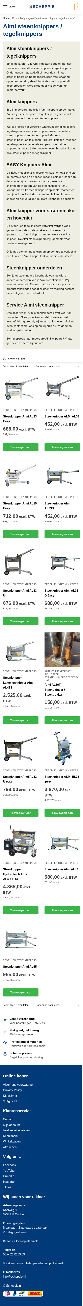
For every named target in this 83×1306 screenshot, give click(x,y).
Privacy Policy (12, 1090)
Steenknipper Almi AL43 (61, 869)
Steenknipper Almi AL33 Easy (20, 419)
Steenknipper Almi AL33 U (20, 593)
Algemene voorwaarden (18, 1084)
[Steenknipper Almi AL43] (62, 841)
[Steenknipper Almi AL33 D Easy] (62, 562)
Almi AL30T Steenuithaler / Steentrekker (55, 689)
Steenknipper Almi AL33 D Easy (61, 593)
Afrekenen (10, 1147)
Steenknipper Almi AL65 (20, 966)
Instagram (9, 1181)
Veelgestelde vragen (16, 1130)
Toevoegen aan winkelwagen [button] (20, 448)
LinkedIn (8, 1176)
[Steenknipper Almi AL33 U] (20, 562)
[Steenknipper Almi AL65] (20, 938)
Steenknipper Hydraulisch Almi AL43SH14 (15, 874)
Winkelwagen (12, 1141)
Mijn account (11, 1125)
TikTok (7, 1187)
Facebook (9, 1165)
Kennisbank (11, 1136)
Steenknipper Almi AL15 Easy (20, 506)
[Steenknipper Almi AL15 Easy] (20, 475)
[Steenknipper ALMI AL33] (62, 388)
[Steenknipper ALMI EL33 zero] (62, 748)
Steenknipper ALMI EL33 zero (62, 779)
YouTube (9, 1170)
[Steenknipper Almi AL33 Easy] (20, 388)
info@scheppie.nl (14, 1276)
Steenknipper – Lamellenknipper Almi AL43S (18, 682)
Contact (8, 1119)
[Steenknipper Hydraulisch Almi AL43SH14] (20, 841)
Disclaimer (10, 1095)
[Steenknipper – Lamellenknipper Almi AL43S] (20, 649)
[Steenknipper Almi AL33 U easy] (20, 748)
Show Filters (17, 358)
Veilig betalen (11, 1101)
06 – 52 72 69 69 (14, 1254)
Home (6, 18)
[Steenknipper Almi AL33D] (62, 475)
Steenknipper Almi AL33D (57, 506)
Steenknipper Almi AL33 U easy (20, 779)
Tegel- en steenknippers (20, 410)
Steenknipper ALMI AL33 (62, 416)
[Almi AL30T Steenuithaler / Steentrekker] (62, 649)
